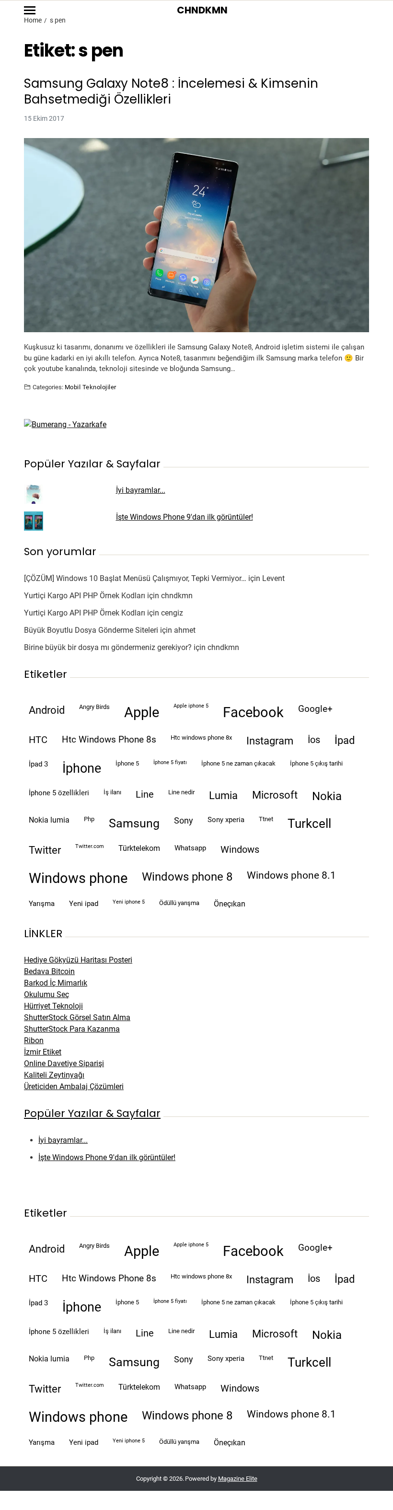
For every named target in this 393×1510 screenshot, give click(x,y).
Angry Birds (94, 706)
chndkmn (177, 595)
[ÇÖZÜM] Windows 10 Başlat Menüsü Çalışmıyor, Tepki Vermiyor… (135, 578)
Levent (273, 578)
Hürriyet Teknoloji (53, 1006)
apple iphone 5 (190, 706)
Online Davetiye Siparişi (64, 1063)
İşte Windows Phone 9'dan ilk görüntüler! (184, 517)
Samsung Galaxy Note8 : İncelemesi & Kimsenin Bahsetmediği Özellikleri (171, 91)
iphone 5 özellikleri (59, 793)
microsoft (275, 795)
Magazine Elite (237, 1478)
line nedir (181, 792)
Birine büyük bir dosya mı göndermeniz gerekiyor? (108, 647)
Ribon (34, 1040)
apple (141, 712)
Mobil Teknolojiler (90, 386)
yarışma (42, 903)
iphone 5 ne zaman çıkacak (238, 763)
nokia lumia (49, 820)
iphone (81, 768)
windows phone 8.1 (291, 875)
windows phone (78, 878)
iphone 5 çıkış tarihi (316, 763)
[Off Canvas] (29, 10)
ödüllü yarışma (179, 902)
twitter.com (89, 846)
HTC (38, 739)
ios (314, 739)
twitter (45, 850)
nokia (327, 796)
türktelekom (139, 848)
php (89, 819)
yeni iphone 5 (129, 902)
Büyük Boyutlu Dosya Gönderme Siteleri (91, 630)
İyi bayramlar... (140, 490)
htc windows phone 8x (201, 737)
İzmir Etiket (42, 1052)
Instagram (269, 740)
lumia (223, 795)
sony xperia (226, 819)
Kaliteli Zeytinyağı (54, 1075)
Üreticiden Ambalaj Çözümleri (74, 1086)
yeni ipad (83, 903)
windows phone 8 (187, 876)
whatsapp (190, 848)
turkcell (309, 823)
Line (145, 794)
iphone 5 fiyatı (170, 762)
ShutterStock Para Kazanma (72, 1029)
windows (239, 849)
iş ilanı (112, 792)
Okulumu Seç (46, 994)
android (47, 710)
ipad (345, 740)
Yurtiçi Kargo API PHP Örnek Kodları (84, 595)
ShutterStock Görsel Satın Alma (77, 1017)
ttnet (266, 819)
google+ (315, 709)
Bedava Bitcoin (49, 971)
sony (183, 820)
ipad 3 (38, 764)
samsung (134, 823)
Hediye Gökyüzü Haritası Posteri (78, 959)
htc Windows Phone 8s (109, 739)
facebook (253, 712)
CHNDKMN (202, 10)
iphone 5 (127, 763)
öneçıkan (229, 903)
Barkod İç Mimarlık (55, 982)
